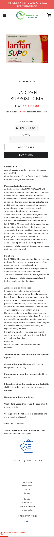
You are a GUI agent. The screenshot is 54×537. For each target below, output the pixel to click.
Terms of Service (27, 506)
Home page (27, 482)
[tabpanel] (27, 48)
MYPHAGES (31, 516)
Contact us (27, 502)
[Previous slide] (19, 81)
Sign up (27, 493)
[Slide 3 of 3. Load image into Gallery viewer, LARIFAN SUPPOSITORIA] (30, 81)
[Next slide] (34, 81)
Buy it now (26, 155)
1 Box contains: (27, 121)
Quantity (26, 134)
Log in (27, 499)
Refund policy (27, 510)
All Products (27, 485)
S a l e (27, 489)
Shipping (22, 112)
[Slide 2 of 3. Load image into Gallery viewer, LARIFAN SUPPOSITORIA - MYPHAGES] (27, 81)
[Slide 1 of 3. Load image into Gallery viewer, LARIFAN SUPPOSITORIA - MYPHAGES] (24, 81)
